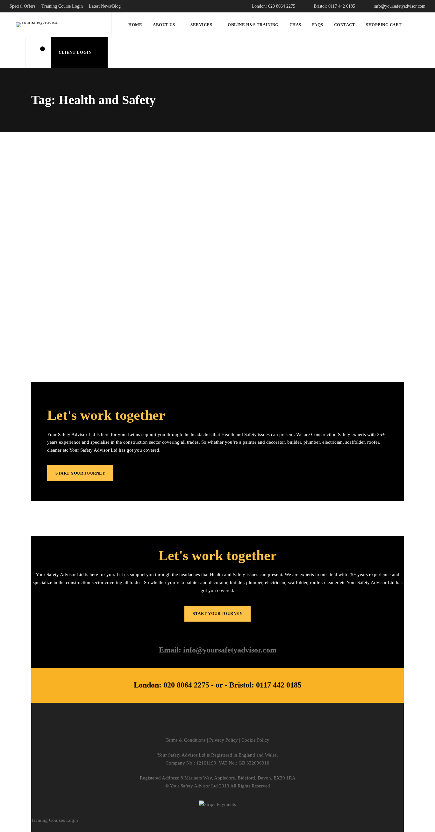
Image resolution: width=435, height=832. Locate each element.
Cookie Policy (255, 740)
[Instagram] (217, 725)
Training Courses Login (54, 820)
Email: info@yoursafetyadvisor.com (217, 650)
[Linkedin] (231, 725)
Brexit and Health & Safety (80, 286)
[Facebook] (204, 725)
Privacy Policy (223, 740)
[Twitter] (190, 725)
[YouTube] (245, 725)
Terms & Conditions (186, 740)
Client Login (76, 52)
